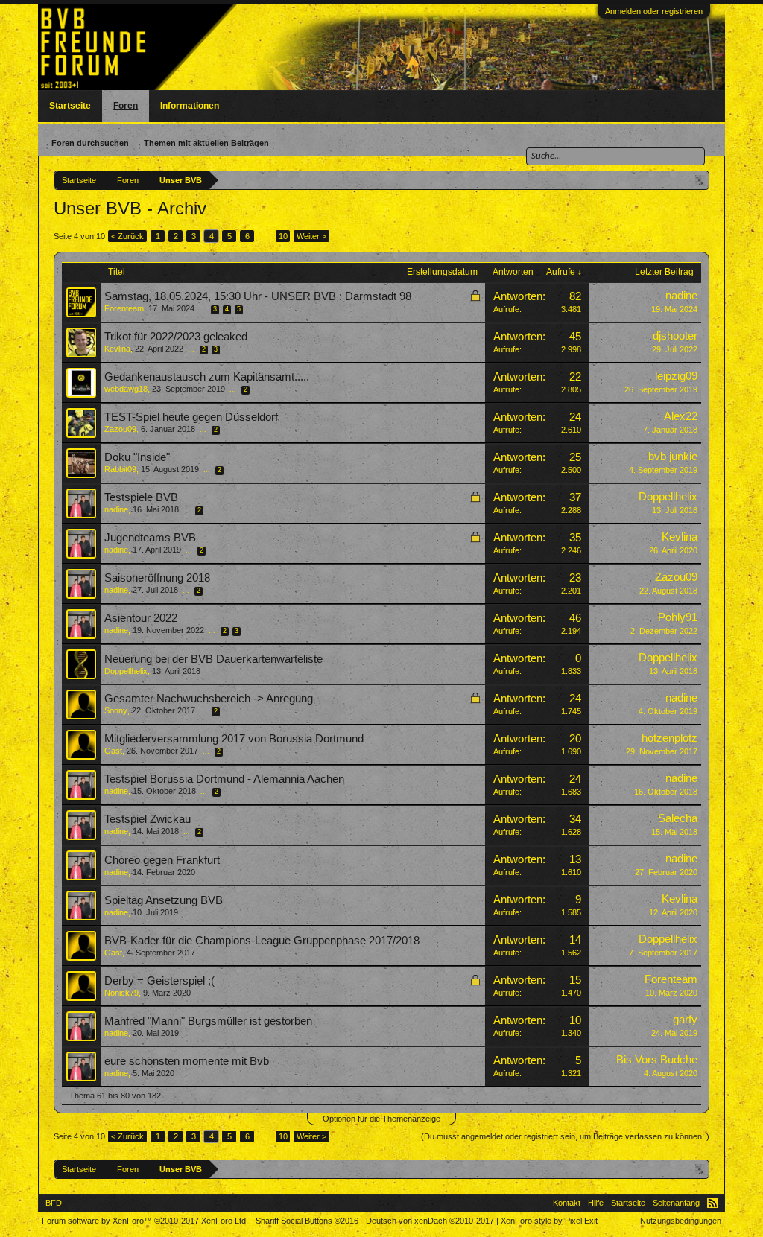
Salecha (677, 818)
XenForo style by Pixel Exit (549, 1220)
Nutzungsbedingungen (680, 1220)
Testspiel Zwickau (147, 819)
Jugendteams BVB (150, 538)
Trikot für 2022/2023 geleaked (175, 337)
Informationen (189, 106)
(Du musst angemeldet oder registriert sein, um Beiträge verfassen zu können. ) (565, 1136)
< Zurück (127, 236)
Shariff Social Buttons (307, 1220)
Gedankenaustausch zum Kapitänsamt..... (206, 377)
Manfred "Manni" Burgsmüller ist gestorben (208, 1021)
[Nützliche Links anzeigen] (700, 180)
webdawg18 (126, 388)
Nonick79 (121, 992)
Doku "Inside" (137, 457)
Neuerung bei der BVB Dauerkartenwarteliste (213, 659)
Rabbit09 (120, 469)
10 (283, 236)
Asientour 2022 (140, 618)
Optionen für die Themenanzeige (381, 1118)
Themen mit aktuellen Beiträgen (206, 143)
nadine (681, 296)
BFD (53, 1202)
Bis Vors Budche (656, 1060)
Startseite (70, 106)
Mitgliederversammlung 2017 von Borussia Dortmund (234, 739)
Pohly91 (677, 617)
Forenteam (124, 308)
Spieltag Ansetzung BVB (163, 900)
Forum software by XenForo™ (145, 1220)
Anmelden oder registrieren (654, 11)
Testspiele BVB (141, 497)
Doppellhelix (668, 497)
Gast (113, 750)
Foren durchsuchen (90, 143)
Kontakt (566, 1202)
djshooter (675, 336)
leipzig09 (676, 376)
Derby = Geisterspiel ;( (159, 981)
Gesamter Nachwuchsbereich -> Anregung (208, 699)
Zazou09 (120, 428)
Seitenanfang (676, 1202)
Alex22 (680, 416)
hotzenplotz (669, 738)
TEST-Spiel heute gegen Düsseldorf (191, 417)
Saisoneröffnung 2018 (157, 578)
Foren (125, 106)
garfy (685, 1019)
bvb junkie (672, 456)
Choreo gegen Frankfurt (162, 860)
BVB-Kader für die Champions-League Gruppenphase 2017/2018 (262, 941)
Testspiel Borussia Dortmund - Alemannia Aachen (224, 779)
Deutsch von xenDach (430, 1220)
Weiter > (311, 236)
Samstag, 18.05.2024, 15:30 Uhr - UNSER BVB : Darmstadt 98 (257, 296)
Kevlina (117, 348)
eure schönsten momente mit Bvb (186, 1061)
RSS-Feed (712, 1203)
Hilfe (596, 1202)
